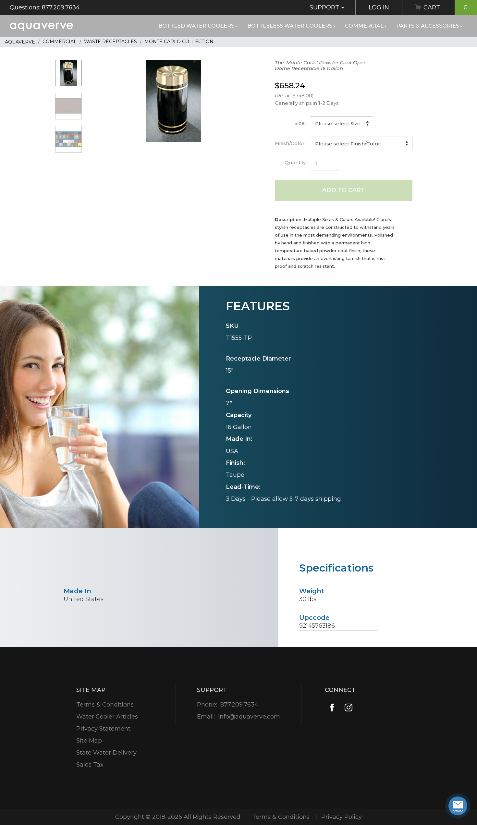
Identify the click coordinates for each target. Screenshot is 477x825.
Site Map (89, 740)
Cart (445, 7)
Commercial (364, 26)
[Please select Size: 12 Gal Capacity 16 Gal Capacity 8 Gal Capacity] (341, 123)
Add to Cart (343, 190)
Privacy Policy (341, 816)
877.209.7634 (239, 704)
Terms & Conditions (105, 704)
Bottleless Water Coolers (289, 26)
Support (325, 7)
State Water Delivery (106, 752)
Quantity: (296, 162)
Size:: (301, 123)
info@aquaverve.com (249, 716)
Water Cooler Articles (107, 716)
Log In (379, 7)
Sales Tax (90, 764)
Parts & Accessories (427, 26)
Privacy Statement (103, 728)
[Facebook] (332, 707)
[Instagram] (348, 707)
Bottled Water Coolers (196, 26)
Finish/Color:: (291, 143)
